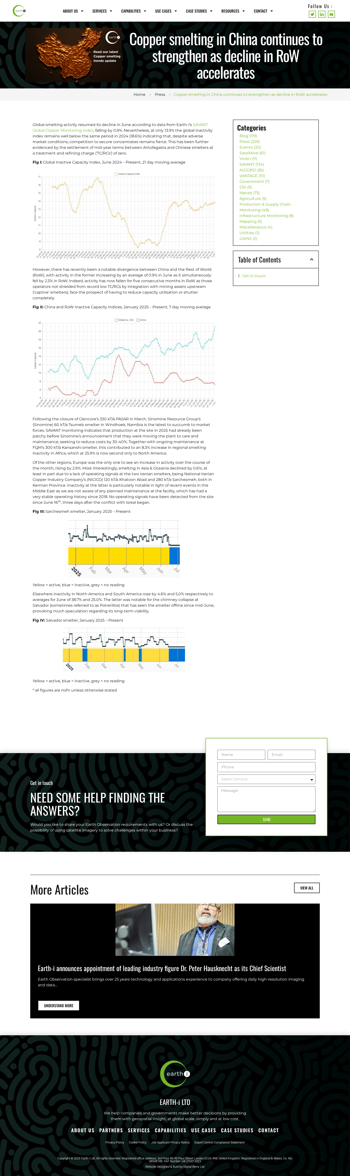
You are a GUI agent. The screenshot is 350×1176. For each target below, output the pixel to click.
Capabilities (131, 11)
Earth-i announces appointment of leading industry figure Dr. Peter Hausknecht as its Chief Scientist (162, 968)
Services (99, 11)
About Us (70, 11)
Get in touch (254, 276)
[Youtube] (331, 14)
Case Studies (196, 11)
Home (139, 94)
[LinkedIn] (321, 14)
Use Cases (163, 11)
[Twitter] (312, 14)
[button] (312, 259)
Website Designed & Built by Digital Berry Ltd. (175, 1167)
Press (160, 94)
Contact (260, 11)
